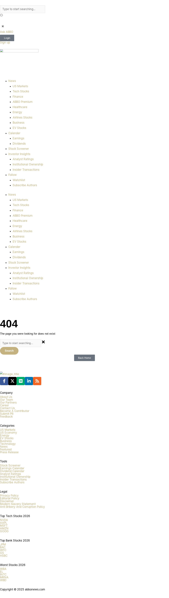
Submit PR (7, 413)
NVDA (4, 520)
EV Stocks (19, 128)
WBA (3, 569)
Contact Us (7, 408)
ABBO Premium (23, 101)
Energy (17, 112)
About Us (6, 397)
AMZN (4, 528)
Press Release (9, 452)
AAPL (3, 522)
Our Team (6, 399)
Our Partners (8, 402)
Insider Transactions (26, 169)
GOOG (4, 531)
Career (4, 405)
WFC (3, 550)
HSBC (3, 555)
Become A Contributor (14, 411)
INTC (3, 574)
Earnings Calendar (12, 468)
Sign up (5, 42)
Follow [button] (12, 174)
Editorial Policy (9, 498)
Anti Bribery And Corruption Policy (22, 506)
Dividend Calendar (12, 471)
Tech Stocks (21, 91)
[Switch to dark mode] (3, 26)
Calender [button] (14, 133)
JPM (3, 544)
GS (2, 553)
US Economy (8, 432)
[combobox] (22, 9)
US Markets (20, 86)
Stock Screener (18, 148)
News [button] (12, 81)
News (4, 446)
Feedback (6, 416)
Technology (8, 443)
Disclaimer (7, 501)
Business (18, 122)
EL (1, 571)
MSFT (4, 525)
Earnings (18, 138)
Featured (6, 449)
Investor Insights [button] (19, 154)
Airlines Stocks (22, 117)
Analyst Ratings (23, 159)
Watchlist (19, 180)
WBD (3, 580)
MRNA (4, 577)
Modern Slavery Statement (18, 504)
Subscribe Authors (25, 185)
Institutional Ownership (28, 164)
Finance (18, 96)
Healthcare (20, 107)
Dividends (19, 143)
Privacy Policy (9, 495)
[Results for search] (84, 15)
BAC (2, 547)
